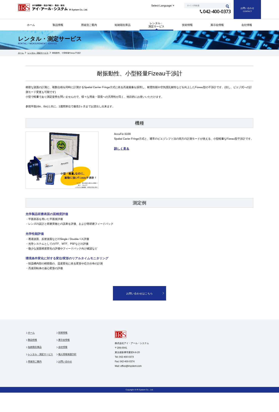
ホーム (31, 24)
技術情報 (187, 24)
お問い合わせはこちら (139, 293)
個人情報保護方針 (67, 354)
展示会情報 (217, 24)
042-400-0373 (217, 11)
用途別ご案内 (89, 24)
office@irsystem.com (131, 366)
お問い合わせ (65, 361)
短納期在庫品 (123, 24)
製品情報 (58, 24)
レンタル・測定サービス (156, 25)
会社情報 (246, 24)
